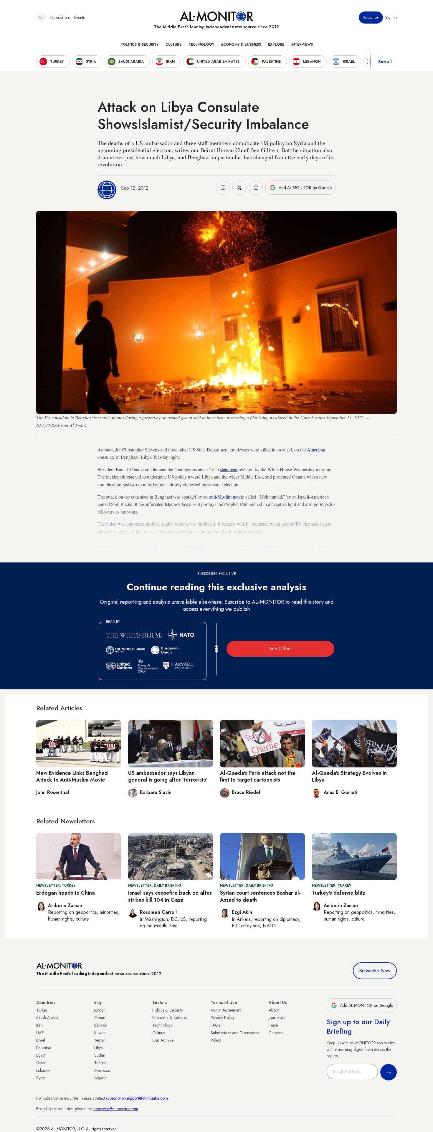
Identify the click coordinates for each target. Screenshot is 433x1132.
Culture (173, 44)
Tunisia (100, 1063)
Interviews (302, 44)
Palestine (43, 1048)
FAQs (215, 1025)
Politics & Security (139, 44)
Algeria (100, 1078)
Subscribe (371, 17)
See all (385, 61)
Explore (276, 44)
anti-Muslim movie (226, 497)
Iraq (97, 1002)
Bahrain (100, 1025)
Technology (201, 44)
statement (228, 469)
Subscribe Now (374, 970)
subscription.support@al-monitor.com (137, 1098)
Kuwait (99, 1033)
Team (273, 1025)
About (274, 1010)
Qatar (41, 1063)
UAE (40, 1033)
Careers (275, 1033)
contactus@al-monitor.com (115, 1109)
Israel (40, 1040)
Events (79, 17)
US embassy (268, 546)
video (111, 524)
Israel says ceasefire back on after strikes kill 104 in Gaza (170, 896)
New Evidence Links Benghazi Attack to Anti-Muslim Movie (72, 776)
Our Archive (162, 1040)
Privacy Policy (222, 1017)
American (316, 449)
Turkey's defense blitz (338, 893)
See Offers (280, 648)
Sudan (99, 1055)
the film (160, 546)
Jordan (99, 1010)
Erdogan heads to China (65, 893)
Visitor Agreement (226, 1010)
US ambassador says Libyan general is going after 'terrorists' (167, 776)
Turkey (41, 1010)
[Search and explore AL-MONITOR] (41, 17)
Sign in (391, 17)
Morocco (102, 1070)
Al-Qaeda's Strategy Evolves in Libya (349, 776)
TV (298, 524)
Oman (99, 1017)
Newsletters (60, 17)
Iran (39, 1025)
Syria (40, 1078)
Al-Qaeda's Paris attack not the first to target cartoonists (257, 776)
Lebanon (43, 1070)
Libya (98, 1048)
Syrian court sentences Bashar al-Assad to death (260, 896)
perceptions (193, 546)
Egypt (40, 1055)
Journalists (277, 1017)
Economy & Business (241, 44)
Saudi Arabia (47, 1017)
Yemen (99, 1040)
